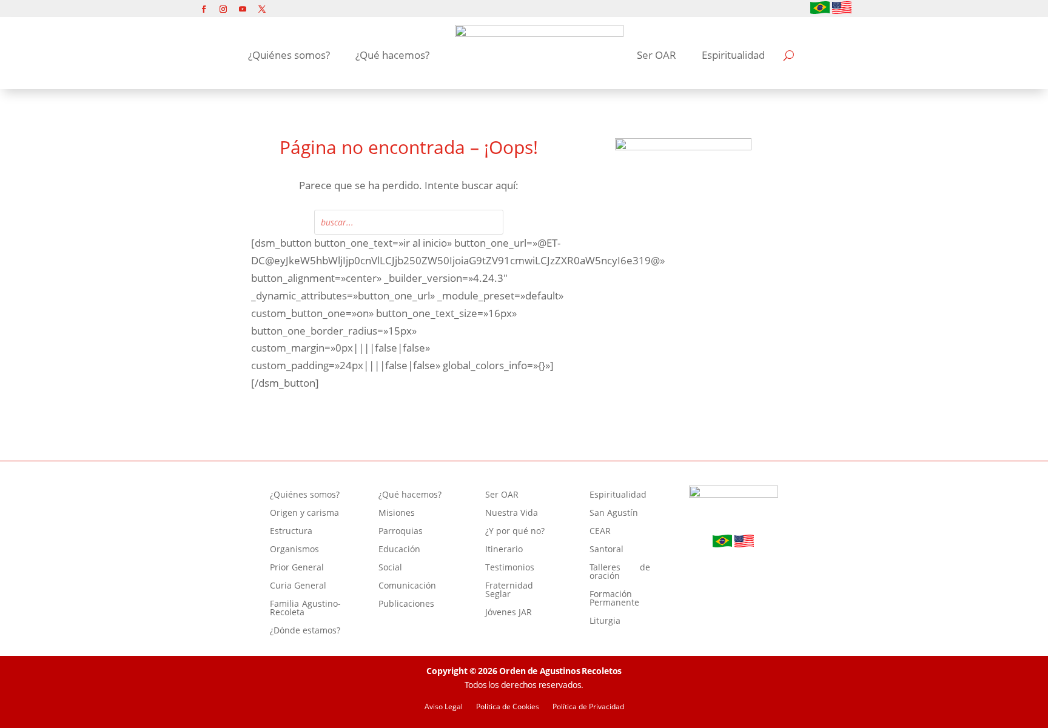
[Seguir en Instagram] (223, 9)
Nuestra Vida (511, 513)
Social (390, 568)
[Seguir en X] (262, 9)
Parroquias (400, 531)
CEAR (600, 531)
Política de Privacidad (588, 707)
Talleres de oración (620, 572)
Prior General (297, 568)
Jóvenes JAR (508, 613)
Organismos (294, 550)
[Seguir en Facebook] (203, 9)
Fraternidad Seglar (509, 590)
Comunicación (407, 586)
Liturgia (605, 621)
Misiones (396, 513)
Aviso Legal (444, 707)
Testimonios (509, 568)
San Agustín (614, 513)
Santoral (606, 550)
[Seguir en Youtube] (242, 9)
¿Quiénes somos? (289, 55)
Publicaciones (406, 604)
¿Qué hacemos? (392, 55)
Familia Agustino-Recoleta (305, 608)
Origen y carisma (304, 513)
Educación (399, 550)
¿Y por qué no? (515, 531)
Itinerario (504, 550)
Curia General (298, 586)
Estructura (291, 531)
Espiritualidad (733, 55)
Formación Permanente (614, 599)
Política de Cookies (507, 707)
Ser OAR (656, 55)
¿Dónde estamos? (305, 631)
